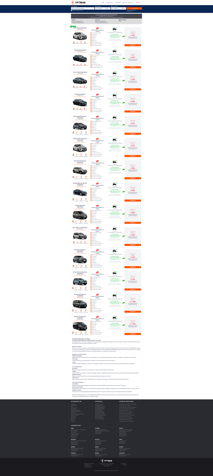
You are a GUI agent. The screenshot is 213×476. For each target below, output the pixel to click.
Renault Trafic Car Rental (99, 417)
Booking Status (73, 409)
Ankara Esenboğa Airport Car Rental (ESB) (126, 408)
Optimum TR (73, 416)
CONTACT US (124, 2)
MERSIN (97, 453)
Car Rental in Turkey (74, 415)
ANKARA (73, 446)
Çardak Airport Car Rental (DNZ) (100, 448)
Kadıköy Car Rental (98, 433)
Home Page (73, 404)
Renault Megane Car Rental (100, 412)
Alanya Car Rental (98, 442)
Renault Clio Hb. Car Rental (100, 409)
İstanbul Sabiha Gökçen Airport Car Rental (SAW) (127, 407)
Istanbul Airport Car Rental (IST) (100, 429)
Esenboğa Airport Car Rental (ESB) (77, 448)
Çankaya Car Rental (74, 449)
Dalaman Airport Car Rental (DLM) (125, 413)
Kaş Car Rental (97, 444)
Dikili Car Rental (73, 435)
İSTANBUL (97, 428)
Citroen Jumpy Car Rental (99, 418)
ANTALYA (97, 439)
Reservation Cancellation (75, 410)
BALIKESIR (73, 439)
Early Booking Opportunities (76, 411)
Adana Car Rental (98, 455)
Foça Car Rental (74, 437)
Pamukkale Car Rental (99, 449)
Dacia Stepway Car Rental (99, 407)
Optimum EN (73, 417)
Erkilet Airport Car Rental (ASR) (124, 448)
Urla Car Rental (73, 432)
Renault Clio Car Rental (99, 404)
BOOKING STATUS (110, 2)
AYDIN (120, 439)
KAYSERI (121, 446)
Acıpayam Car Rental (99, 450)
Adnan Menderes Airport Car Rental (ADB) (78, 429)
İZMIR (72, 428)
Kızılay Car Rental (74, 450)
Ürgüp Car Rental (122, 450)
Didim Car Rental (122, 442)
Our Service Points (74, 407)
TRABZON (73, 453)
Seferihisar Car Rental (75, 433)
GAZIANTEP (122, 453)
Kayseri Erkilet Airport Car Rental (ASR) (126, 418)
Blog (72, 406)
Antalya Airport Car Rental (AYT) (125, 410)
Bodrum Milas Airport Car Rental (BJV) (126, 429)
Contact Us (73, 421)
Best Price (73, 26)
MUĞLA (121, 428)
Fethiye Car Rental (122, 435)
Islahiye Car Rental (122, 455)
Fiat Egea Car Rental (98, 405)
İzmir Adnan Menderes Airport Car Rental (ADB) (127, 404)
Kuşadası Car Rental (122, 440)
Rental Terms (73, 412)
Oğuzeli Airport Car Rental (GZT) (125, 454)
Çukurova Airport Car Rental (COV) (125, 416)
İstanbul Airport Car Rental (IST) (125, 405)
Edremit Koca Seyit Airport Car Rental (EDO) (127, 415)
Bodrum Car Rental (122, 432)
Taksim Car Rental (98, 432)
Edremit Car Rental (74, 442)
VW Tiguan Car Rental (99, 416)
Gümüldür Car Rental (74, 434)
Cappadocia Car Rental (123, 449)
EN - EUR (138, 2)
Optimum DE (73, 418)
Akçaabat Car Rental (74, 455)
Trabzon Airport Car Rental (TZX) (125, 419)
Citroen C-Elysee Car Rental (100, 406)
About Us (72, 420)
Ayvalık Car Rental (74, 443)
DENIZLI (97, 446)
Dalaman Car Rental (122, 433)
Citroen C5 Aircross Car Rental (100, 415)
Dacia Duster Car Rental (99, 411)
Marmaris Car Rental (123, 434)
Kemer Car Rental (98, 443)
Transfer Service (74, 405)
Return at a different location (77, 10)
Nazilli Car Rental (122, 443)
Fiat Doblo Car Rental (99, 410)
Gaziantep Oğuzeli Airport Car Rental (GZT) (127, 421)
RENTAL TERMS (118, 2)
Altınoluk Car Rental (74, 444)
